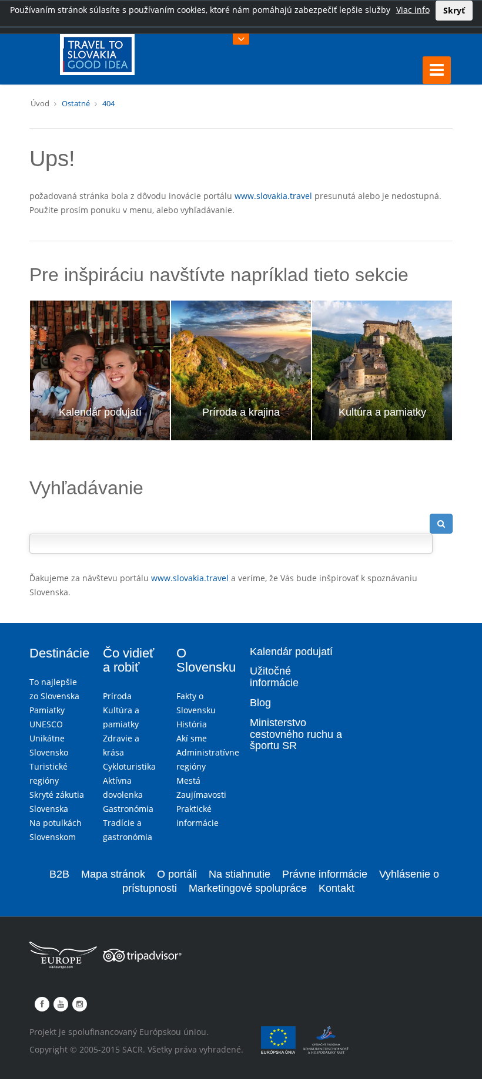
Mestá (188, 780)
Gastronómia (128, 808)
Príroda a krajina (241, 412)
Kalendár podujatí (100, 412)
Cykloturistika (129, 766)
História (191, 724)
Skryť (454, 10)
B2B (59, 874)
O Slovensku (206, 660)
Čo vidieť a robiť (128, 660)
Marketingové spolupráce (248, 888)
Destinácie (59, 653)
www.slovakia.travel (273, 195)
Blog (260, 703)
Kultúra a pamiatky (382, 412)
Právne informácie (324, 874)
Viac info (413, 9)
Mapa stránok (113, 874)
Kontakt (336, 888)
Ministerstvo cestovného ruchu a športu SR (296, 734)
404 (108, 103)
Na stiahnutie (239, 874)
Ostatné (76, 103)
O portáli (177, 874)
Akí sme (191, 738)
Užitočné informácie (274, 677)
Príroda (117, 696)
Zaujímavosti (201, 794)
